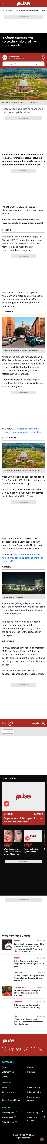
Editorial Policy (34, 1092)
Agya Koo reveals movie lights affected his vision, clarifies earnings (27, 992)
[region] (23, 843)
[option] (13, 844)
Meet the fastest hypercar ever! (31, 850)
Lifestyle (9, 10)
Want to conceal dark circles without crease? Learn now (12, 851)
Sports (17, 941)
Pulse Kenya (7, 1117)
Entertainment (20, 987)
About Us (6, 1087)
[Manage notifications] (42, 1139)
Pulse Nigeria (8, 1112)
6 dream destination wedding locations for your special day (27, 1006)
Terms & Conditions (11, 1100)
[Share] (42, 57)
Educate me (8, 731)
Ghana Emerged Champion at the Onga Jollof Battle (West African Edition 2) (29, 978)
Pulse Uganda (8, 1122)
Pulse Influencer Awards (34, 1098)
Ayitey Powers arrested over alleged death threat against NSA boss (29, 963)
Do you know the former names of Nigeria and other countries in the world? (22, 557)
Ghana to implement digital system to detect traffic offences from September (28, 1021)
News (16, 1016)
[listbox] (24, 843)
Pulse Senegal (33, 1112)
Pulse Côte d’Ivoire (32, 1118)
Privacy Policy (33, 1087)
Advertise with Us (8, 1093)
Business (31, 1072)
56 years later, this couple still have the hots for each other (23, 820)
